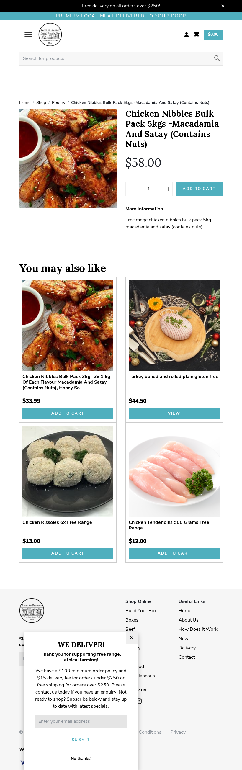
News (185, 638)
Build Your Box (141, 610)
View (174, 413)
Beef (130, 629)
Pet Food (134, 666)
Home (185, 610)
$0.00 (213, 34)
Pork (130, 657)
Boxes (131, 620)
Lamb (131, 638)
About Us (189, 620)
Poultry (132, 648)
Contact (187, 657)
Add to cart (67, 413)
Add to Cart (199, 189)
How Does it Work (198, 629)
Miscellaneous (140, 676)
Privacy (178, 732)
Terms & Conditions (140, 732)
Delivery (187, 648)
